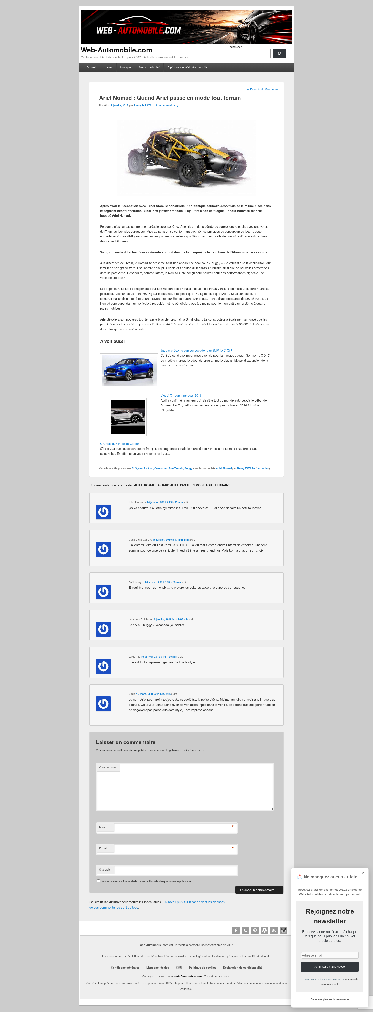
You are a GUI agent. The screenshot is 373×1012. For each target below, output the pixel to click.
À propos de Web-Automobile (187, 67)
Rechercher (235, 47)
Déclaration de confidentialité (242, 967)
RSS (274, 930)
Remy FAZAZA (143, 105)
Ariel (219, 468)
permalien (263, 468)
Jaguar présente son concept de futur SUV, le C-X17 (196, 350)
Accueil (91, 67)
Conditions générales (125, 967)
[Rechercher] (279, 53)
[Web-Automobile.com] (186, 43)
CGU (179, 967)
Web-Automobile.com (116, 50)
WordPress (264, 930)
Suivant (271, 89)
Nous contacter (149, 67)
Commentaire (108, 767)
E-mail (103, 848)
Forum (108, 67)
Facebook (236, 930)
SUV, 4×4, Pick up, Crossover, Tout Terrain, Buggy (162, 468)
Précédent (255, 89)
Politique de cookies (202, 967)
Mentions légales (157, 967)
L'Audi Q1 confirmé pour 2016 (181, 395)
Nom (102, 827)
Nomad (227, 468)
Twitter (245, 930)
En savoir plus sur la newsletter (330, 999)
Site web (104, 869)
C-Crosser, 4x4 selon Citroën (120, 443)
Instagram (283, 930)
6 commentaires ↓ (167, 105)
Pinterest (255, 930)
